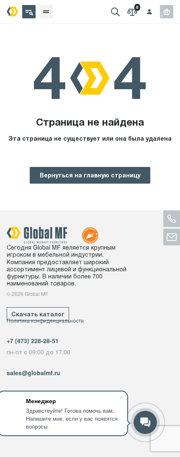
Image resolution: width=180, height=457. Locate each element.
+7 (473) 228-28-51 (33, 340)
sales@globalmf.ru (33, 373)
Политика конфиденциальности (45, 320)
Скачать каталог (37, 314)
